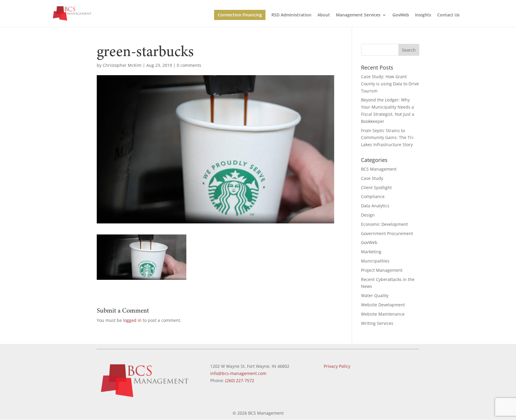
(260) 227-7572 (239, 380)
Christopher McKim (122, 65)
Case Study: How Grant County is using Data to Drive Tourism (390, 84)
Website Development (383, 305)
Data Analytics (375, 206)
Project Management (382, 270)
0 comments (189, 65)
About (323, 15)
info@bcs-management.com (238, 373)
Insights (423, 15)
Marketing (371, 251)
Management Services (358, 15)
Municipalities (375, 261)
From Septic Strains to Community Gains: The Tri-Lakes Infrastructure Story (387, 138)
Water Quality (374, 295)
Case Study (372, 178)
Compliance (373, 196)
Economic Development (384, 224)
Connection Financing (240, 15)
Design (368, 215)
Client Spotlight (376, 187)
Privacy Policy (337, 366)
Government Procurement (387, 233)
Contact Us (448, 15)
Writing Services (377, 323)
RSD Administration (291, 15)
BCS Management (379, 169)
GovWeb (400, 15)
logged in (132, 320)
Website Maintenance (383, 314)
